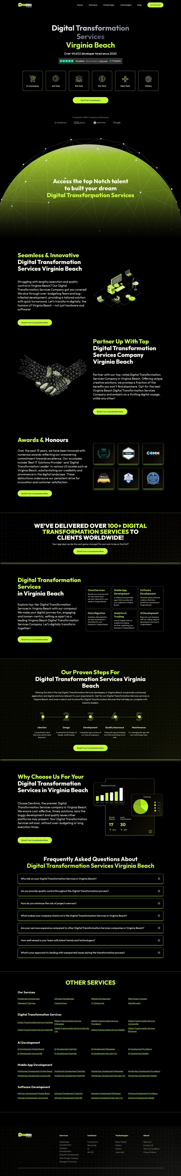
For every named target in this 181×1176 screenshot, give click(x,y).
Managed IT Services (26, 1003)
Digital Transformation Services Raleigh (108, 1030)
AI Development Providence (140, 1049)
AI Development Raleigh (138, 1053)
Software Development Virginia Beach (34, 1093)
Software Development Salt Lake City (107, 1098)
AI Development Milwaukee (103, 1049)
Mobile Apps (108, 5)
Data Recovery (134, 1003)
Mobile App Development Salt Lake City (108, 1075)
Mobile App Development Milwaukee (107, 1071)
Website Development (100, 998)
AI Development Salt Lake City (104, 1053)
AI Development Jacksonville (30, 1053)
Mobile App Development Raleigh (142, 1075)
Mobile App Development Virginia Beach (35, 1071)
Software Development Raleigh (141, 1098)
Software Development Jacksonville (33, 1098)
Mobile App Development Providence (144, 1071)
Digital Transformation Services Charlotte (35, 1022)
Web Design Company (137, 998)
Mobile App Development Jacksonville (34, 1075)
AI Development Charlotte (65, 1049)
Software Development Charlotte (68, 1093)
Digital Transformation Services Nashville (35, 1030)
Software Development (64, 998)
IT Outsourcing (97, 1003)
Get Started (155, 5)
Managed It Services (68, 1161)
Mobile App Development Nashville (69, 1075)
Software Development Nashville (68, 1098)
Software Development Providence (143, 1093)
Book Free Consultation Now (35, 322)
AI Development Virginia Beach (31, 1049)
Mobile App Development (29, 998)
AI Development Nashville (65, 1053)
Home (80, 5)
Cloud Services (60, 1003)
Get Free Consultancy (90, 100)
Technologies (126, 5)
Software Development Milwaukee (106, 1093)
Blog (139, 5)
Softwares (93, 5)
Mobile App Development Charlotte (69, 1071)
